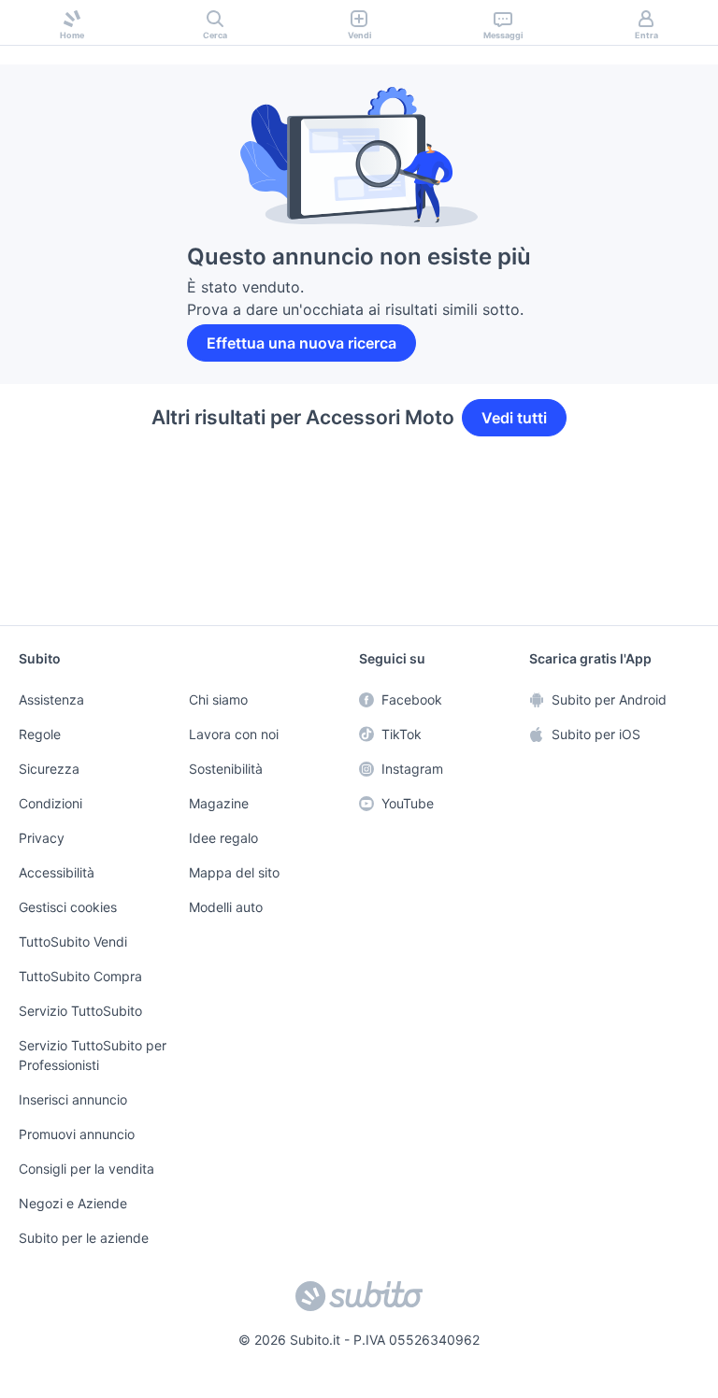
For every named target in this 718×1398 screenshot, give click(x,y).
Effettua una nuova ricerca (303, 343)
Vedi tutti (513, 417)
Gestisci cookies (65, 912)
